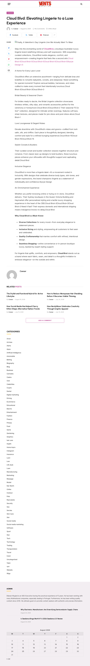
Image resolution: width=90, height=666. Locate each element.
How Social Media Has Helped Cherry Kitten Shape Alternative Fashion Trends (23, 307)
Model (9, 482)
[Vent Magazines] (45, 4)
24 (12, 651)
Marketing (10, 475)
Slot (8, 517)
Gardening (10, 433)
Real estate (11, 500)
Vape (8, 563)
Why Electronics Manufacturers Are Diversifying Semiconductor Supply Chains (49, 610)
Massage (10, 479)
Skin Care (10, 514)
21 (56, 648)
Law (8, 461)
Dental (9, 391)
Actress (9, 342)
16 (78, 644)
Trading (9, 545)
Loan (8, 468)
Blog (8, 367)
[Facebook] (9, 48)
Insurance (10, 454)
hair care (10, 440)
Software (10, 528)
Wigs (8, 573)
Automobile (11, 356)
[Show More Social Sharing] (54, 35)
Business (10, 370)
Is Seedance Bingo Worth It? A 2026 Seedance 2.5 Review (42, 619)
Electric (9, 409)
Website (10, 570)
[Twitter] (9, 53)
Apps (9, 349)
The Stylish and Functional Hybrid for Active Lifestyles (25, 294)
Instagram (10, 451)
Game (9, 430)
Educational (11, 405)
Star (8, 535)
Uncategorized (12, 559)
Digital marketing (13, 395)
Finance (9, 419)
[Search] (81, 4)
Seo (8, 507)
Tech (8, 538)
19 (34, 648)
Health (9, 444)
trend (9, 556)
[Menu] (9, 4)
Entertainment (12, 412)
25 (23, 651)
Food (8, 426)
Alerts (9, 346)
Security (10, 503)
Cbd (8, 381)
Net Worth (10, 486)
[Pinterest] (9, 59)
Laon (8, 458)
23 (78, 648)
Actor (9, 339)
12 (34, 644)
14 (56, 644)
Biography (10, 363)
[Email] (9, 70)
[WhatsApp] (9, 65)
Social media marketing (15, 524)
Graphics (10, 437)
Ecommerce (11, 402)
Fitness (9, 423)
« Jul (8, 659)
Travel (9, 552)
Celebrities (10, 384)
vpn (8, 566)
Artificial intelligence (14, 353)
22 (67, 648)
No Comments (40, 29)
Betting (9, 360)
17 (12, 648)
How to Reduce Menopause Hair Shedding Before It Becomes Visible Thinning (64, 294)
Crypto (9, 388)
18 (23, 648)
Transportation (12, 549)
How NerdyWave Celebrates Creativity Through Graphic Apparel (63, 307)
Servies (9, 510)
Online (9, 489)
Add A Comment (45, 320)
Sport (9, 531)
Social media (11, 521)
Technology (11, 542)
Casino (9, 377)
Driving (9, 398)
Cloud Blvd (48, 49)
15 (67, 644)
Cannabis (10, 374)
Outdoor (10, 493)
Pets (8, 496)
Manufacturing (12, 472)
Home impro (11, 447)
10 (12, 644)
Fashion (10, 13)
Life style (10, 465)
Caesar (15, 29)
